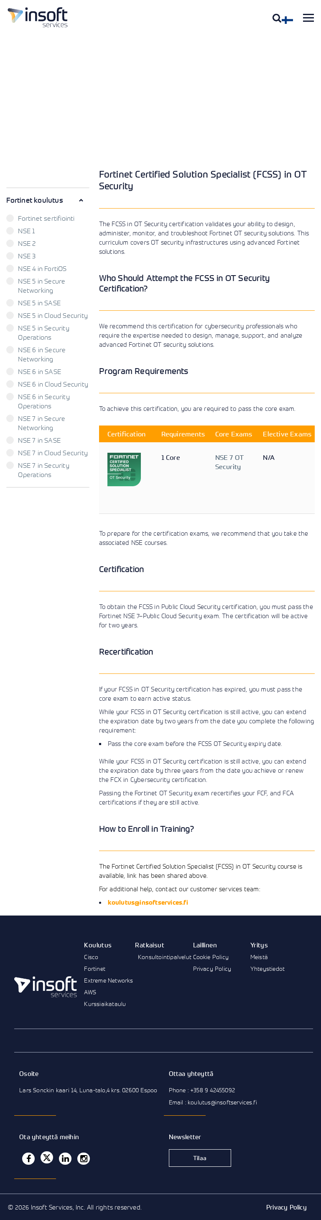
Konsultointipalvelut (164, 957)
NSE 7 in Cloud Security (53, 453)
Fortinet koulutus (34, 200)
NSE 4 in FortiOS (42, 268)
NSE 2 (27, 243)
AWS (90, 992)
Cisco (91, 957)
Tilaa (199, 1158)
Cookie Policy (211, 957)
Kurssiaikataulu (105, 1004)
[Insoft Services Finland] (37, 17)
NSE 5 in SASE (39, 303)
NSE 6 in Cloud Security (53, 384)
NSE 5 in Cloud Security (53, 315)
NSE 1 (26, 231)
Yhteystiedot (267, 968)
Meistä (259, 957)
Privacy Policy (212, 968)
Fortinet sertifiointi (46, 218)
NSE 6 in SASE (39, 371)
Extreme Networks (108, 980)
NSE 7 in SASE (39, 440)
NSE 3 (27, 256)
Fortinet (94, 968)
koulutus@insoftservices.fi (148, 902)
